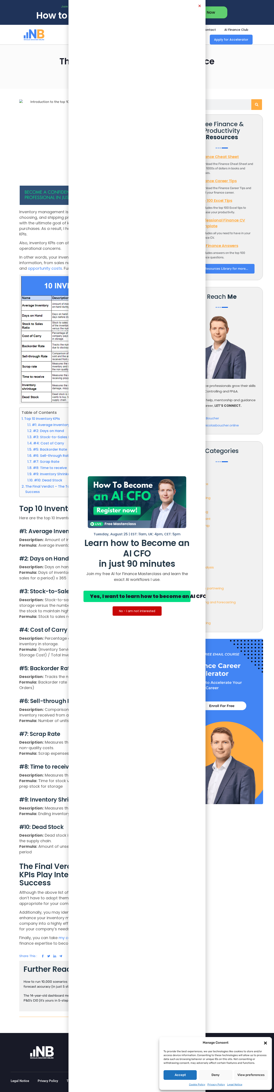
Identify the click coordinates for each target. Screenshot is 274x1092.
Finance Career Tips (218, 180)
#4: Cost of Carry (48, 443)
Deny (215, 1075)
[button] (265, 1042)
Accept (180, 1075)
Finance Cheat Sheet (219, 156)
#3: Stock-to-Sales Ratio (55, 437)
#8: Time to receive (50, 467)
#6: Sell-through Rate (52, 455)
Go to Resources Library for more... (221, 269)
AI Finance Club (236, 30)
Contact (209, 30)
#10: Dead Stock (48, 480)
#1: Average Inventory (51, 424)
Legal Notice (234, 1084)
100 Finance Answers (218, 245)
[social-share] (41, 956)
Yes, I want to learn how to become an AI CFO (140, 596)
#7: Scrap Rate (46, 461)
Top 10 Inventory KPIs (42, 418)
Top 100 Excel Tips (215, 200)
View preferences (251, 1075)
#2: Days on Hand (48, 430)
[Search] (256, 104)
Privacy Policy (216, 1084)
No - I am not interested (137, 611)
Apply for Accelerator (231, 39)
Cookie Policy (197, 1084)
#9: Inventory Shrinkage (53, 474)
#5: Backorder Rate (50, 449)
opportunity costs (45, 268)
